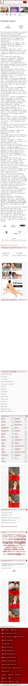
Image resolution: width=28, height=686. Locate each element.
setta (15, 549)
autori (15, 15)
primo (17, 545)
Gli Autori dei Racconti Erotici (8, 650)
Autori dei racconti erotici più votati (9, 657)
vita (18, 554)
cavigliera (5, 536)
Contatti (11, 674)
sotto (5, 551)
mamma (20, 539)
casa (24, 535)
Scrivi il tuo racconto (7, 667)
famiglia (23, 537)
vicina (11, 554)
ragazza (8, 547)
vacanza (22, 551)
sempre (7, 549)
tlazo (14, 551)
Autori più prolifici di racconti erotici (9, 664)
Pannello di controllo (18, 667)
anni (14, 535)
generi (11, 15)
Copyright (18, 674)
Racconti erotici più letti (7, 636)
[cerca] (25, 2)
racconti (22, 545)
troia (17, 551)
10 (25, 240)
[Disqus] (14, 318)
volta (23, 554)
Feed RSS (5, 681)
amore (10, 535)
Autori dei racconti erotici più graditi (9, 660)
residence (14, 547)
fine (3, 539)
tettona (10, 551)
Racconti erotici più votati (20, 636)
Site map (5, 678)
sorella (21, 549)
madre (10, 539)
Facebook (12, 681)
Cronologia (15, 629)
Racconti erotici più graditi (8, 640)
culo (17, 537)
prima (11, 545)
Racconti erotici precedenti (8, 411)
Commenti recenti (6, 643)
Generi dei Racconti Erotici (8, 647)
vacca (5, 554)
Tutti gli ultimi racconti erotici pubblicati (10, 526)
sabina (21, 547)
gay (21, 27)
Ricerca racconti (6, 671)
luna (6, 539)
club (14, 536)
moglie (20, 542)
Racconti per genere (5, 416)
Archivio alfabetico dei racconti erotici (10, 633)
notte (5, 545)
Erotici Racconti (6, 629)
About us (4, 674)
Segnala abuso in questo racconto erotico (10, 245)
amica (4, 535)
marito (7, 542)
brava (19, 535)
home (7, 15)
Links (11, 678)
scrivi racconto (20, 15)
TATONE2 (8, 27)
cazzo (11, 537)
